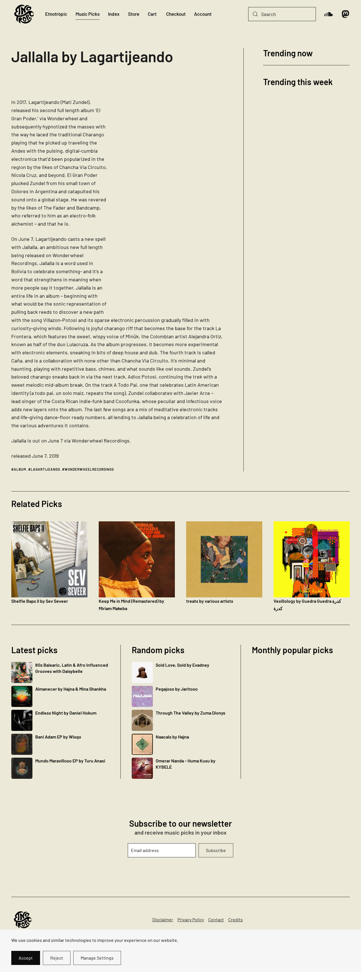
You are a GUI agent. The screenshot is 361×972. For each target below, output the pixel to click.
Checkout (176, 14)
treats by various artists (209, 601)
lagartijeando (45, 469)
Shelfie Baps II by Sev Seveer (39, 601)
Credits (235, 919)
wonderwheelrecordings (89, 469)
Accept (26, 957)
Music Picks (88, 14)
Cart (152, 14)
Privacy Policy (190, 919)
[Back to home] (24, 14)
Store (133, 14)
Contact (216, 919)
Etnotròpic (56, 14)
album (20, 469)
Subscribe (216, 850)
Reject (56, 957)
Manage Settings (97, 957)
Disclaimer (162, 919)
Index (114, 14)
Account (203, 14)
